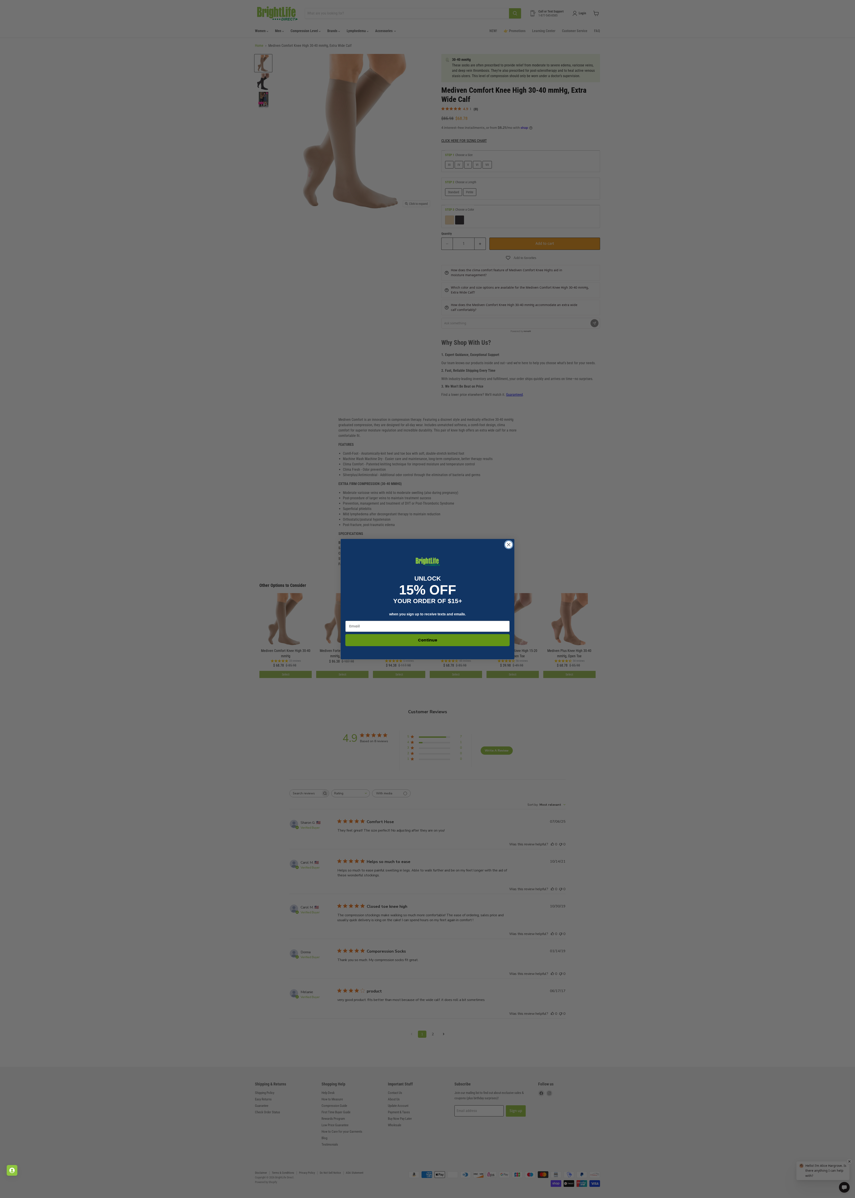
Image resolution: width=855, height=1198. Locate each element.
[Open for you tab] (12, 1170)
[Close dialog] (509, 545)
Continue (427, 640)
